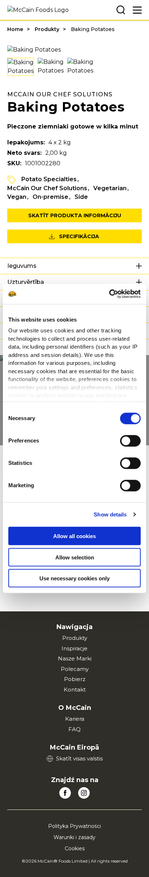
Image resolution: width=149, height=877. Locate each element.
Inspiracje (74, 648)
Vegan (16, 196)
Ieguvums (22, 265)
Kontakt (75, 689)
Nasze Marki (74, 658)
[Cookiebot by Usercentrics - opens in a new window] (109, 294)
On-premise (50, 196)
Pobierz (74, 679)
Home (15, 29)
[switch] (130, 440)
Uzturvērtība (25, 282)
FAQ (74, 729)
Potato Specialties (49, 179)
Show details (110, 514)
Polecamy (75, 669)
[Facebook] (65, 793)
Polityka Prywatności (74, 826)
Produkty (47, 29)
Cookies (75, 848)
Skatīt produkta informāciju (74, 215)
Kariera (74, 718)
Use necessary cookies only (74, 578)
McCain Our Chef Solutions (47, 188)
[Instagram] (84, 793)
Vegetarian (110, 188)
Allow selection (74, 557)
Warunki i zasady (74, 837)
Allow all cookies (74, 536)
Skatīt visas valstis (79, 758)
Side (81, 196)
